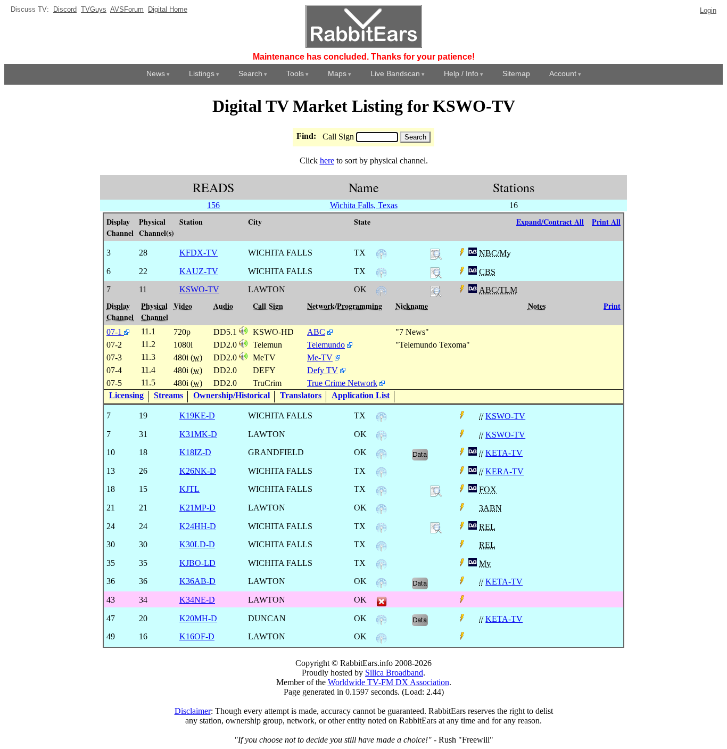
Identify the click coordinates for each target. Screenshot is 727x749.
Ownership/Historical (231, 395)
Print (612, 305)
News (155, 73)
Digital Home (167, 9)
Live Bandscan (395, 73)
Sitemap (516, 73)
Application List (361, 395)
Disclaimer (193, 710)
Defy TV (322, 370)
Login (708, 10)
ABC (316, 331)
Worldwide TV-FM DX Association (388, 682)
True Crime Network (342, 383)
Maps (337, 73)
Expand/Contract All (550, 221)
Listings (201, 73)
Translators (300, 395)
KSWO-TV (505, 416)
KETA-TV (504, 452)
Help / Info (461, 73)
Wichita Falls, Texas (364, 205)
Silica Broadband (394, 672)
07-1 (115, 331)
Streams (168, 395)
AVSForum (127, 9)
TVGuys (93, 9)
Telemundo (326, 344)
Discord (65, 9)
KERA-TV (504, 471)
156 (213, 205)
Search (250, 73)
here (327, 160)
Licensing (126, 395)
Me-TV (320, 357)
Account (562, 73)
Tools (295, 73)
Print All (606, 221)
